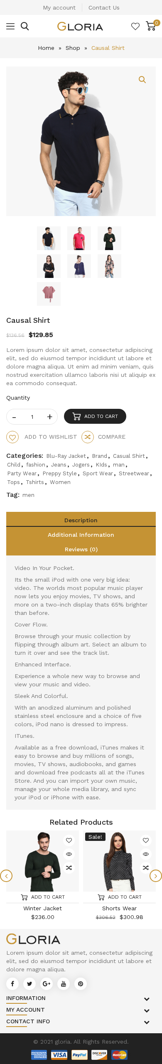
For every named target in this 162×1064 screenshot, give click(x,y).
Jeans (58, 465)
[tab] (81, 519)
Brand (99, 456)
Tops (13, 482)
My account (59, 7)
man (119, 465)
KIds (101, 465)
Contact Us (104, 7)
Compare (111, 436)
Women (60, 482)
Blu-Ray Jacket (66, 456)
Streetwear (134, 473)
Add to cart (101, 416)
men (28, 495)
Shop (73, 47)
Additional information (81, 534)
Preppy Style (59, 473)
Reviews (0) (81, 549)
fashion (35, 465)
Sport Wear (98, 473)
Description (81, 520)
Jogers (81, 465)
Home (46, 47)
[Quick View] (69, 854)
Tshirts (35, 482)
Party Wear (22, 473)
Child (13, 465)
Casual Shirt (129, 456)
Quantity (18, 397)
